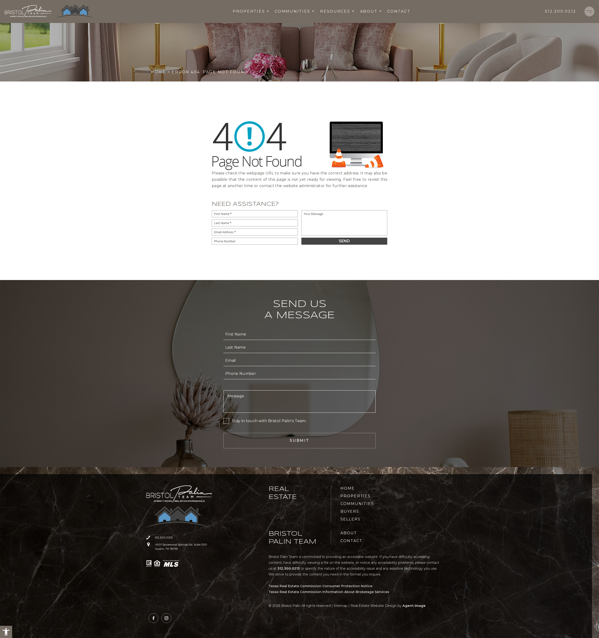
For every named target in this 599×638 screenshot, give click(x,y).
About (369, 11)
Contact (398, 11)
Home (347, 488)
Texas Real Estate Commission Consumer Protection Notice (320, 586)
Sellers (350, 519)
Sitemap (340, 606)
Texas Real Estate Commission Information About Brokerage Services (329, 592)
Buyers (349, 511)
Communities (292, 11)
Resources (335, 11)
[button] (6, 632)
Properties (249, 11)
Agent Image (414, 606)
